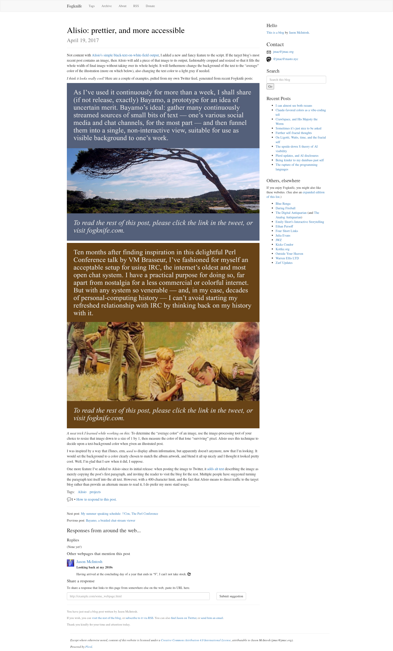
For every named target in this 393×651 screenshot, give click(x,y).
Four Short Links (287, 231)
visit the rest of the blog (106, 618)
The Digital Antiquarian (291, 212)
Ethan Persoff (284, 226)
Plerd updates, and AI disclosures (297, 155)
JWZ (279, 240)
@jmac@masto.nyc (285, 59)
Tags (92, 6)
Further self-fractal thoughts (294, 133)
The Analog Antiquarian (297, 214)
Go (270, 86)
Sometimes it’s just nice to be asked (298, 128)
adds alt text (215, 468)
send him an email (212, 618)
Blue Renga (283, 203)
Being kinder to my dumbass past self (300, 160)
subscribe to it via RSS (139, 618)
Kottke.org (283, 249)
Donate (150, 6)
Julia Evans (283, 235)
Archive (106, 6)
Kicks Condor (284, 244)
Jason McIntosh (89, 561)
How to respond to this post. (96, 499)
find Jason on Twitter (183, 618)
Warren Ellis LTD (287, 258)
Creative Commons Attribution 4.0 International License (196, 640)
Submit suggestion (231, 596)
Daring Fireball (285, 208)
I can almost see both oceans (294, 105)
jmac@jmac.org (283, 51)
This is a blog (275, 32)
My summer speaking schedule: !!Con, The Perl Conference (119, 513)
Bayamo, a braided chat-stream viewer (110, 520)
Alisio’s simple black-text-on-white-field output (125, 55)
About (122, 6)
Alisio (82, 491)
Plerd (88, 647)
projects (95, 491)
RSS (136, 6)
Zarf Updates (284, 262)
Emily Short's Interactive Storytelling (300, 222)
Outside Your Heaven (289, 253)
